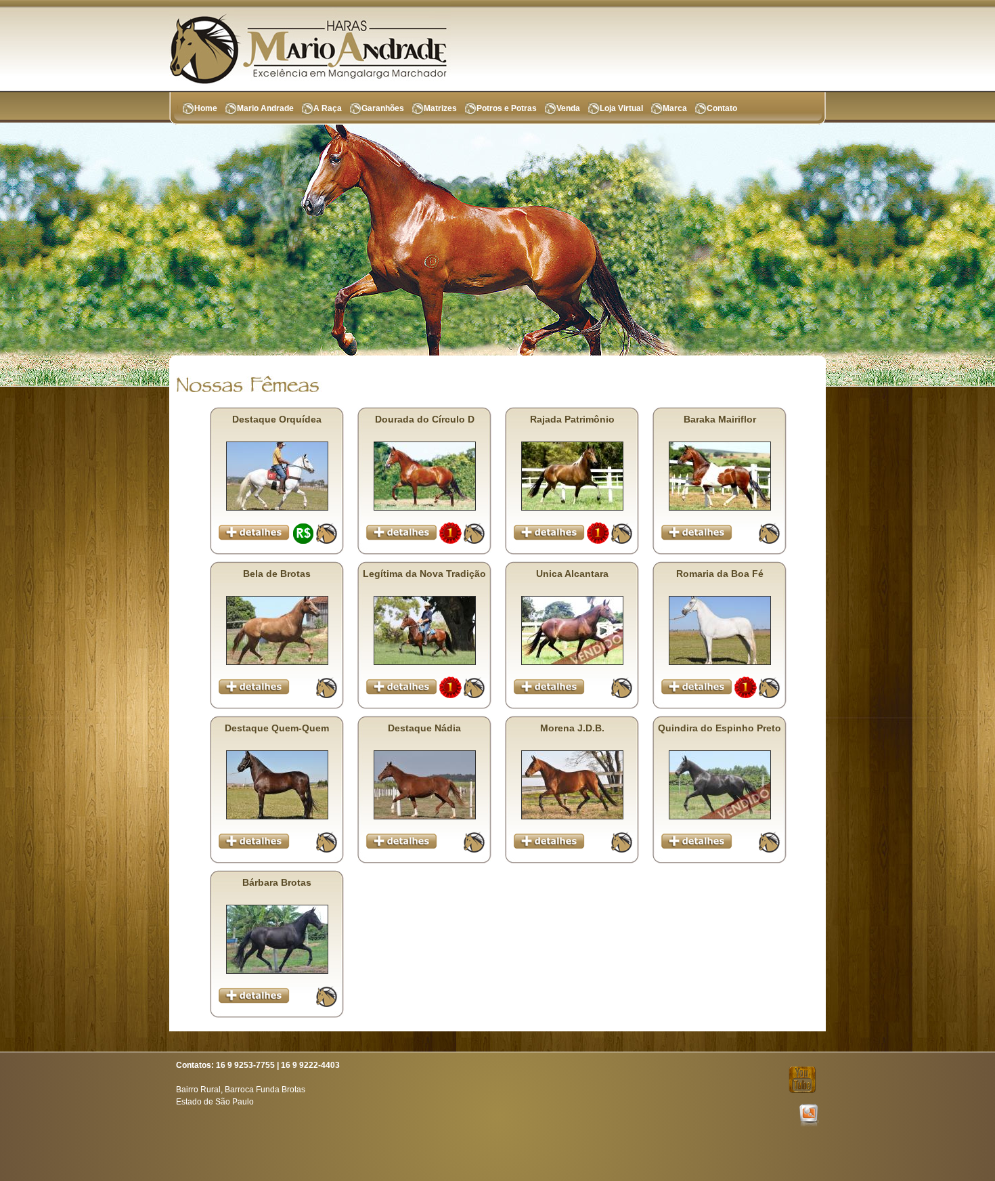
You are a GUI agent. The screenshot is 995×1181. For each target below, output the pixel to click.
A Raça (327, 108)
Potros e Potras (507, 108)
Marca (675, 108)
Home (205, 108)
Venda (568, 108)
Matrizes (440, 108)
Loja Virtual (621, 108)
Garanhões (382, 108)
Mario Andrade (265, 108)
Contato (722, 108)
